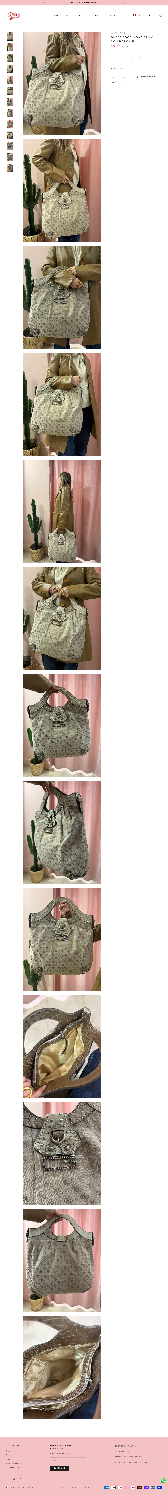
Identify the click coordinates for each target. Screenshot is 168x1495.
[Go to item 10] (10, 135)
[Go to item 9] (10, 124)
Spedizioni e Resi (12, 1467)
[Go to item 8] (10, 113)
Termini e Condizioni (13, 1463)
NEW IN (66, 15)
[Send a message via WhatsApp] (163, 1480)
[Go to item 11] (10, 146)
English (31, 1487)
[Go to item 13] (10, 168)
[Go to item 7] (10, 102)
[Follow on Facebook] (7, 1479)
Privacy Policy (11, 1459)
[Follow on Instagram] (13, 1479)
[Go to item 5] (10, 80)
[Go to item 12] (10, 157)
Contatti (9, 1455)
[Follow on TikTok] (20, 1479)
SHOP (78, 15)
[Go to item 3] (10, 58)
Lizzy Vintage (118, 33)
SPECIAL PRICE (92, 15)
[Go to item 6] (10, 91)
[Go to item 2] (10, 47)
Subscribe (59, 1468)
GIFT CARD (110, 15)
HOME (56, 15)
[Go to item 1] (10, 36)
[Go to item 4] (10, 69)
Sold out (136, 57)
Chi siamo (9, 1451)
